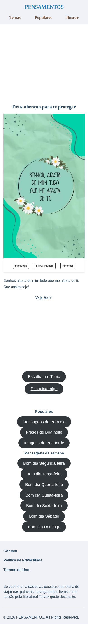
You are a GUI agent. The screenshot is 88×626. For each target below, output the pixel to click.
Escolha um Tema (44, 376)
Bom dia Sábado (44, 516)
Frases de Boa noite (44, 432)
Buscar (72, 17)
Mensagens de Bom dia (44, 422)
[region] (44, 62)
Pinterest (68, 265)
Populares (43, 17)
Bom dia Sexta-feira (44, 505)
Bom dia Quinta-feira (44, 495)
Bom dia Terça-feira (44, 474)
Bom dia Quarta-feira (44, 484)
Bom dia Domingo (44, 527)
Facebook (21, 265)
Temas (15, 17)
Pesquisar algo (44, 389)
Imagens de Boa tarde (44, 443)
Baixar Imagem (44, 265)
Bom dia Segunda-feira (44, 463)
